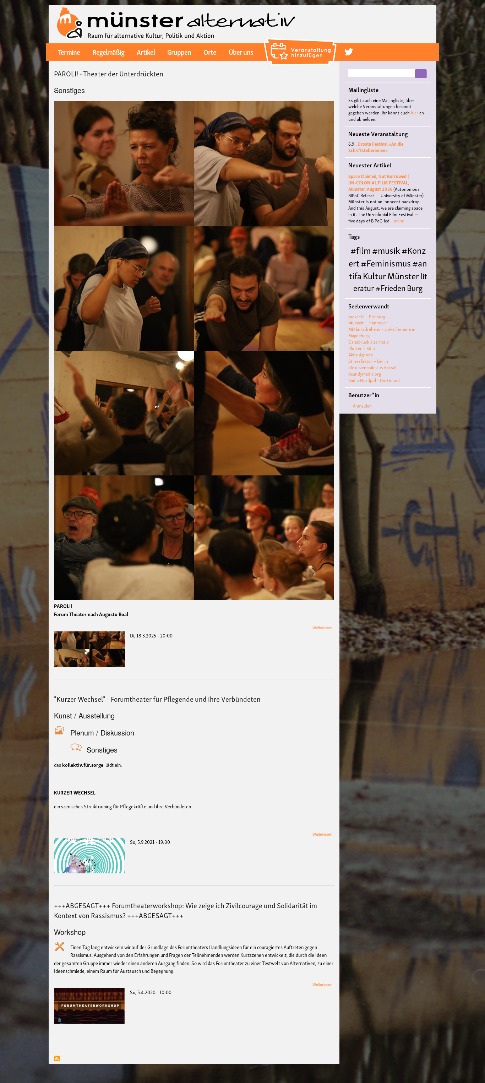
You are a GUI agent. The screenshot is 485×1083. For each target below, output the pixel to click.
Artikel (146, 51)
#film (360, 249)
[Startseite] (176, 23)
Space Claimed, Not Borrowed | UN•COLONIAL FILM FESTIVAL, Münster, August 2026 (378, 182)
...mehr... (399, 220)
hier (414, 112)
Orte (209, 51)
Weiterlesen (322, 627)
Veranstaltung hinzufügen (301, 41)
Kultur (374, 275)
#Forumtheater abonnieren (57, 1059)
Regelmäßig (108, 51)
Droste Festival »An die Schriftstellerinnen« (375, 147)
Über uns (241, 51)
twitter (348, 51)
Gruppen (179, 51)
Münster (403, 275)
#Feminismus (386, 262)
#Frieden (390, 287)
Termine (69, 51)
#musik (386, 249)
